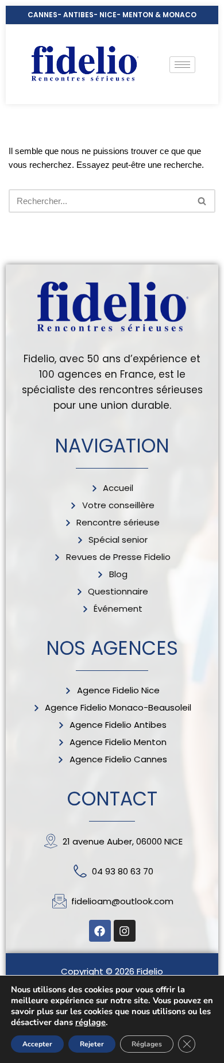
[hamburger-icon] (182, 64)
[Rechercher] (202, 201)
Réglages (147, 1044)
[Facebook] (100, 931)
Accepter (37, 1044)
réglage (90, 1022)
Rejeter (92, 1044)
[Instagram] (125, 931)
